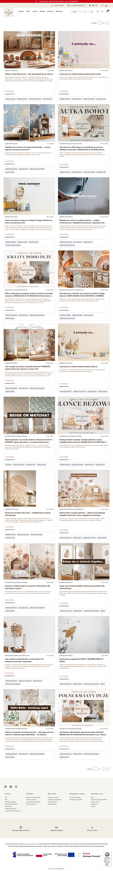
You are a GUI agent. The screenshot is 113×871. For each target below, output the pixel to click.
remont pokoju (77, 242)
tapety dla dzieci (11, 363)
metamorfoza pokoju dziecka (16, 290)
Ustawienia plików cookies (12, 811)
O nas (92, 797)
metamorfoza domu (36, 534)
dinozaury (8, 464)
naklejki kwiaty (77, 538)
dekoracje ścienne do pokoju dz (17, 655)
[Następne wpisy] (103, 769)
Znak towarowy (95, 802)
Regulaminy (8, 806)
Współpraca (94, 804)
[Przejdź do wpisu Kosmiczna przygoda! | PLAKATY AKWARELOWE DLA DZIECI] (83, 634)
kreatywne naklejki (65, 315)
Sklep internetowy (56, 868)
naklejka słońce (89, 464)
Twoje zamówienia (53, 797)
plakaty (102, 611)
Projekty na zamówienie (54, 799)
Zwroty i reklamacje (74, 797)
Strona (94, 23)
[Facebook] (90, 5)
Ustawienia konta (52, 802)
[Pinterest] (93, 5)
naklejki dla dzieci (22, 99)
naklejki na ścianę (11, 242)
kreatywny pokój (10, 99)
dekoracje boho (47, 99)
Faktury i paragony (31, 799)
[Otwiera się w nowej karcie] (5, 787)
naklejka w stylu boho (35, 99)
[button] (92, 11)
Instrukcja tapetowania (11, 804)
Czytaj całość (9, 91)
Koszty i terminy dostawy (33, 797)
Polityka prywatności (10, 808)
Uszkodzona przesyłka (75, 799)
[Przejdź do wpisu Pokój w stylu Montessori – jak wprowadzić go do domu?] (29, 49)
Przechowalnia (52, 804)
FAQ (6, 797)
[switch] (107, 864)
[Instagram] (96, 5)
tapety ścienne (10, 172)
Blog (6, 799)
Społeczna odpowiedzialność (99, 799)
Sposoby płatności (31, 804)
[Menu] (110, 852)
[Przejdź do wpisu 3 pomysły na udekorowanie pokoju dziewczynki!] (83, 49)
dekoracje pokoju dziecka (37, 169)
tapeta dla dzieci (11, 70)
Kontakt (93, 806)
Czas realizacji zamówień (33, 802)
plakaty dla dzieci (66, 70)
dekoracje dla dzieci (11, 169)
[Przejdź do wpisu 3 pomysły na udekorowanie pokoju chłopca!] (83, 342)
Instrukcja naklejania (10, 802)
